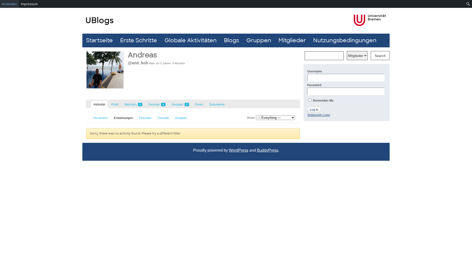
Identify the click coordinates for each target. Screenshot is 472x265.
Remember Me (323, 100)
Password (314, 85)
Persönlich (100, 118)
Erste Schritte (138, 40)
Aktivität (99, 104)
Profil (114, 104)
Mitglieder (292, 40)
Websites (132, 104)
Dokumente (217, 104)
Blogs (231, 40)
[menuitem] (468, 4)
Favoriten (145, 118)
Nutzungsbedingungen (344, 40)
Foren (199, 104)
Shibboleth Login (318, 115)
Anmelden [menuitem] (9, 4)
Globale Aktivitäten (190, 40)
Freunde (156, 104)
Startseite (99, 40)
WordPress (238, 150)
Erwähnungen (123, 118)
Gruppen (258, 40)
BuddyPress (267, 150)
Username (314, 71)
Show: (251, 117)
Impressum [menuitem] (29, 4)
